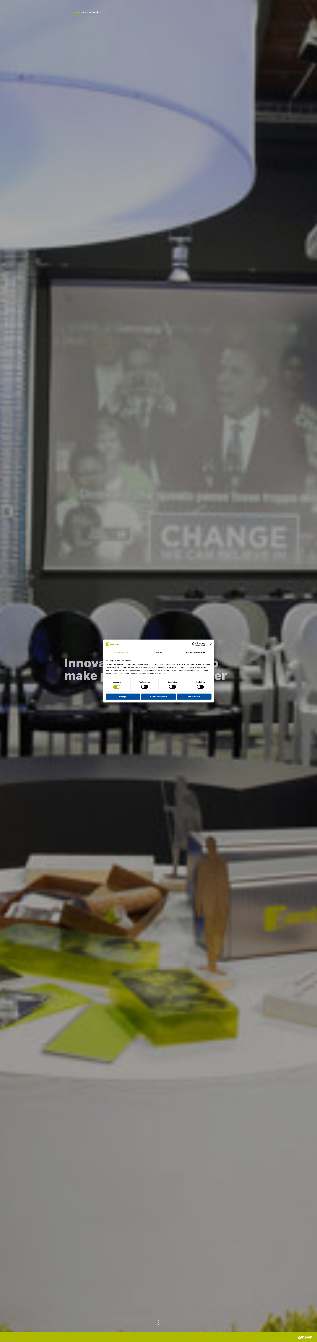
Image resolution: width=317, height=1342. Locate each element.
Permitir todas (194, 696)
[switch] (144, 687)
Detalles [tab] (158, 652)
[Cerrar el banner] (210, 644)
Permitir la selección (158, 696)
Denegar (123, 696)
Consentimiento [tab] (121, 652)
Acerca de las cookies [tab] (195, 652)
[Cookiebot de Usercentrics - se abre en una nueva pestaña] (194, 644)
